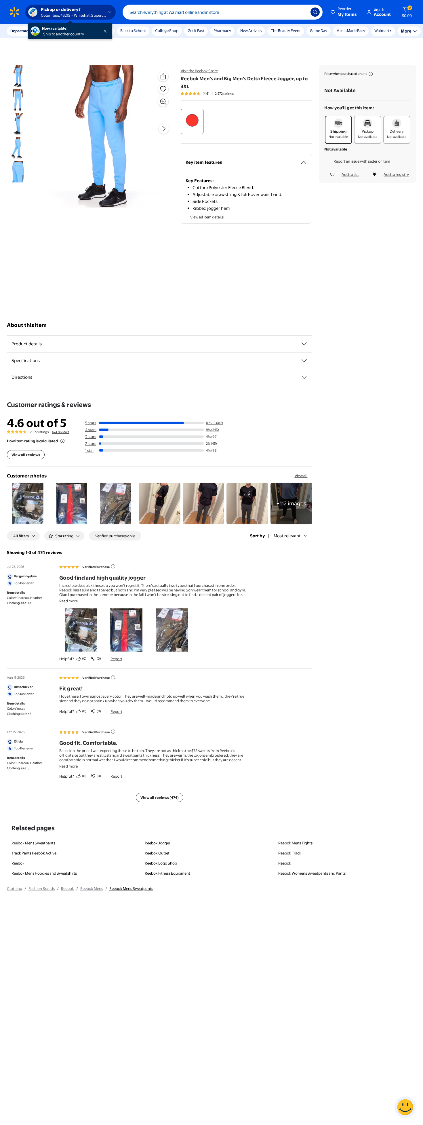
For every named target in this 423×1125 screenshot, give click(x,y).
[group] (207, 93)
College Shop (166, 30)
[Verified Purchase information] (113, 566)
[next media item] (164, 129)
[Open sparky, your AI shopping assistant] (405, 1107)
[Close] (106, 31)
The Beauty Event (286, 30)
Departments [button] (22, 30)
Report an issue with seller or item (362, 161)
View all (301, 475)
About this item (27, 325)
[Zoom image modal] (163, 101)
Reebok (18, 863)
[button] (344, 12)
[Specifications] (304, 360)
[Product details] (304, 344)
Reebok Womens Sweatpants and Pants (312, 873)
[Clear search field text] (302, 12)
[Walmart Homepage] (14, 12)
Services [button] (58, 30)
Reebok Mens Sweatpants (33, 843)
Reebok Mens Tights (295, 843)
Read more (68, 601)
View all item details (207, 217)
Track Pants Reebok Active (34, 853)
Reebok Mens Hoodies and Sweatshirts (44, 873)
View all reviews (26, 454)
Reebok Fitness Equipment (167, 873)
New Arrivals (251, 30)
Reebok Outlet (157, 853)
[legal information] (370, 74)
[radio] (192, 121)
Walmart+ (345, 30)
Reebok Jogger (157, 843)
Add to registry (396, 174)
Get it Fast (196, 30)
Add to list (350, 174)
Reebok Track (289, 853)
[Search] (315, 12)
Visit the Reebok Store (199, 70)
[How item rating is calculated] (62, 441)
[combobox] (223, 12)
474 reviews (60, 432)
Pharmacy (222, 30)
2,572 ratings (224, 93)
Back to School (133, 30)
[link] (291, 503)
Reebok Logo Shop (161, 863)
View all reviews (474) (159, 797)
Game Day (318, 30)
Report (116, 658)
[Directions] (304, 377)
